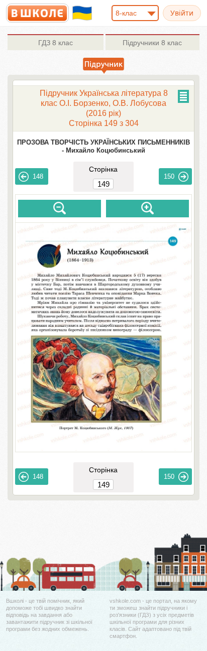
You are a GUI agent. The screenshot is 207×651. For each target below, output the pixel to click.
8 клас (55, 43)
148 (38, 176)
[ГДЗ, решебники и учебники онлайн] (37, 13)
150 (169, 176)
